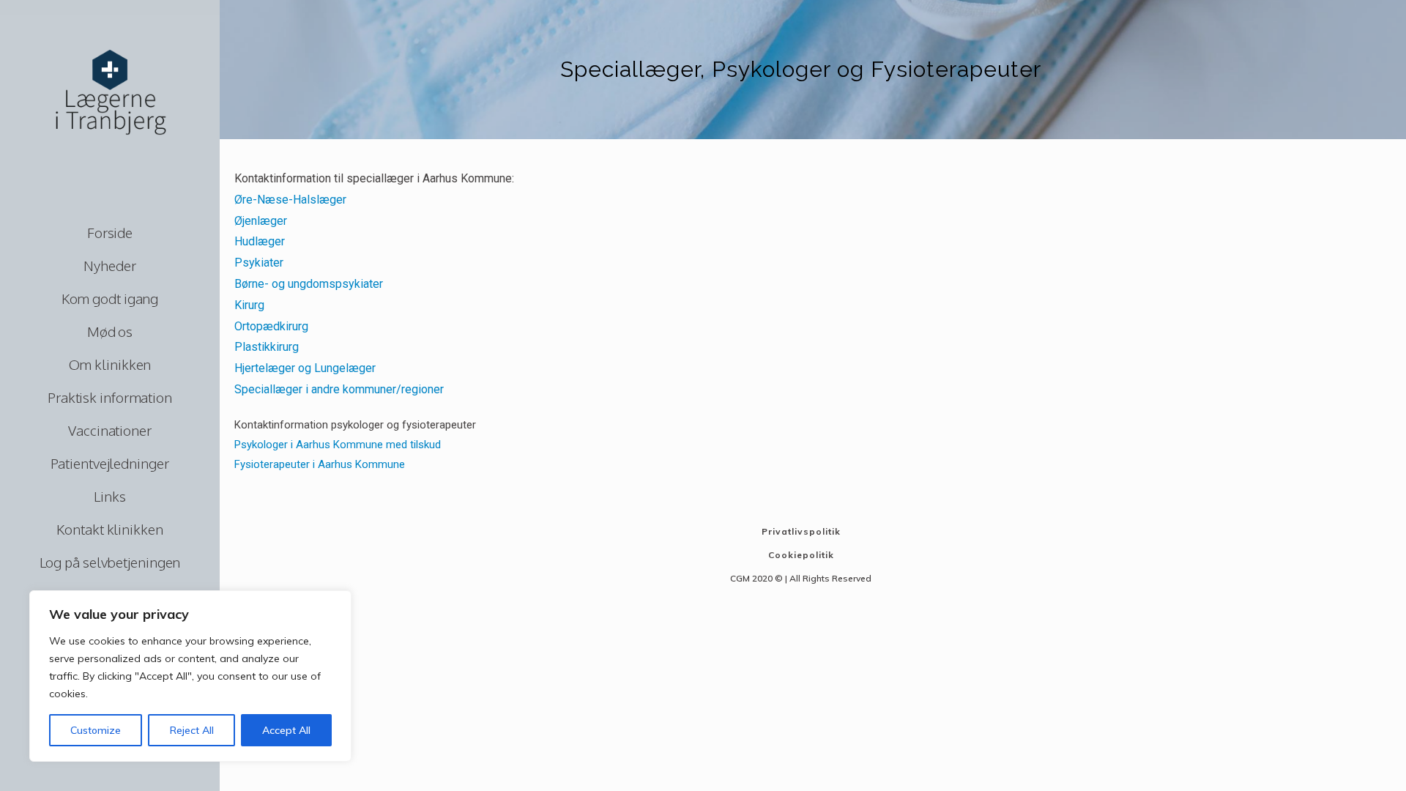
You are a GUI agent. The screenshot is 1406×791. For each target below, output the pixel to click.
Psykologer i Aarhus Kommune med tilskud (337, 444)
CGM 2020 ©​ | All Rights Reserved (800, 578)
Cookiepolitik (801, 554)
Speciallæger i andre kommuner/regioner (339, 389)
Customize (95, 730)
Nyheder (109, 265)
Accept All (286, 730)
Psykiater (258, 263)
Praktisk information (110, 397)
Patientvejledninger (109, 463)
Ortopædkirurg (271, 326)
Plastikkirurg (266, 347)
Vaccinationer (110, 430)
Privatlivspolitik (801, 531)
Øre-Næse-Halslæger (290, 200)
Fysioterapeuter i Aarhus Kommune (319, 464)
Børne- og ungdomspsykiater (308, 284)
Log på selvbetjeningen (110, 562)
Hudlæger (259, 241)
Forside (110, 232)
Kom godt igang (110, 298)
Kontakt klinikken (109, 529)
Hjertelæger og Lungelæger (305, 368)
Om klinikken (110, 364)
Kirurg (249, 305)
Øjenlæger (260, 221)
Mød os (110, 331)
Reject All (192, 730)
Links (110, 496)
